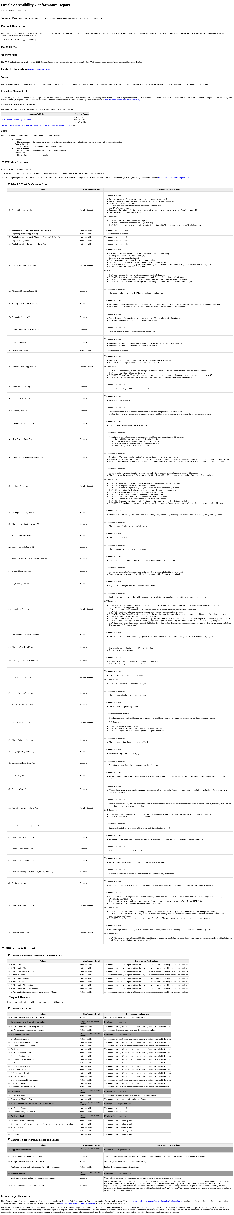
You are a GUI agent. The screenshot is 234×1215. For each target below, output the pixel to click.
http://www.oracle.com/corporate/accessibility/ (122, 100)
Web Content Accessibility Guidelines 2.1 (18, 120)
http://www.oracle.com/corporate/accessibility (77, 1203)
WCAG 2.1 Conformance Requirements (173, 178)
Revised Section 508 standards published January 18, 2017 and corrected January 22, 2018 (37, 125)
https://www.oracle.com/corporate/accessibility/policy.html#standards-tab (156, 1201)
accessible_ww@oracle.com (39, 69)
